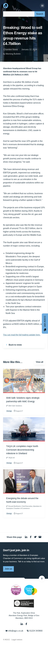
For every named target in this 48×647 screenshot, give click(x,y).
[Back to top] (42, 579)
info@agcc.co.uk (15, 631)
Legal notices (17, 640)
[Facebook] (26, 624)
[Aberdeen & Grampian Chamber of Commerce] (6, 5)
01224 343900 (35, 631)
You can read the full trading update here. (21, 335)
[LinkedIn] (22, 624)
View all (39, 362)
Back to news (15, 345)
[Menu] (42, 5)
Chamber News (11, 49)
